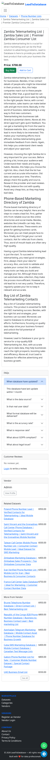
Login (6, 468)
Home (3, 16)
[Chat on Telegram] (44, 754)
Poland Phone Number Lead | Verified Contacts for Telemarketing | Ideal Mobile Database (19, 514)
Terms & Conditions (11, 740)
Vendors (6, 706)
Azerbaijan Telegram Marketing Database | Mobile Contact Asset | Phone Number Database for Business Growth (20, 634)
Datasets (13, 16)
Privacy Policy (8, 737)
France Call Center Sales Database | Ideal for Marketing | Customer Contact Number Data (21, 585)
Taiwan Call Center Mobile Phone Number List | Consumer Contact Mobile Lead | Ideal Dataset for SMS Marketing (20, 547)
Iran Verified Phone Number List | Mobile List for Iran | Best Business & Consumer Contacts (21, 573)
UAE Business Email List (15, 672)
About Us (6, 731)
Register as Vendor (11, 717)
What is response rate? (18, 430)
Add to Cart (25, 70)
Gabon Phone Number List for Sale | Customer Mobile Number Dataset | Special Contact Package (20, 661)
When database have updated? (22, 381)
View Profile (10, 493)
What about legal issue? (19, 444)
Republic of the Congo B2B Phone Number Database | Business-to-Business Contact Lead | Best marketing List (21, 619)
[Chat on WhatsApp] (44, 745)
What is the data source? (19, 399)
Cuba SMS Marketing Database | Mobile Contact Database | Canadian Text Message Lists (20, 648)
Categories (7, 702)
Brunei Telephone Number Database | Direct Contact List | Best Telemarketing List (20, 606)
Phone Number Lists (31, 16)
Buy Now (10, 70)
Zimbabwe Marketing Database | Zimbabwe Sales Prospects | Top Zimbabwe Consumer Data (20, 561)
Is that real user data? (18, 406)
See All (25, 678)
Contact (5, 734)
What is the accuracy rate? (20, 423)
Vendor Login (8, 720)
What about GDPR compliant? (22, 437)
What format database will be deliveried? (21, 415)
